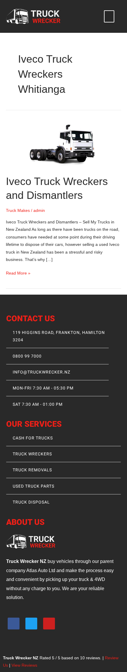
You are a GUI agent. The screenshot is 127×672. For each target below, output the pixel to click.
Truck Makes (18, 210)
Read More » (18, 272)
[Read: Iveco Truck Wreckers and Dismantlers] (63, 144)
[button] (109, 16)
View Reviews (24, 665)
